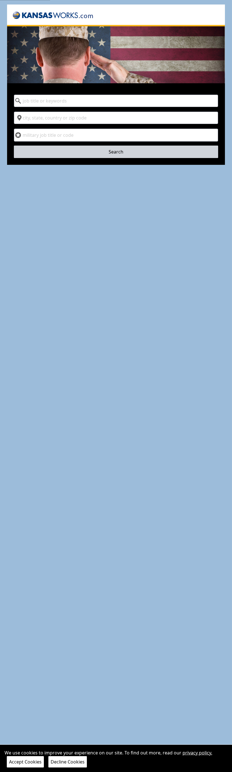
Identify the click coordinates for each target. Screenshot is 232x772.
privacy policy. (197, 753)
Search (116, 152)
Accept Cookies (25, 762)
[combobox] (116, 101)
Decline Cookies (68, 762)
